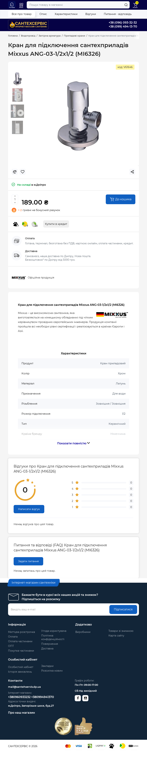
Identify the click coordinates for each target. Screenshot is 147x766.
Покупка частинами (21, 650)
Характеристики (66, 14)
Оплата (13, 636)
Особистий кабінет (20, 667)
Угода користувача (53, 631)
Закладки (47, 666)
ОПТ (11, 646)
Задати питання (28, 561)
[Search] (126, 5)
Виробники (83, 632)
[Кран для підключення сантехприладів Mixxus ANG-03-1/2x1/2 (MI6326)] (79, 116)
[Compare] (15, 172)
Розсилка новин (52, 670)
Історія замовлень (20, 671)
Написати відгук (29, 509)
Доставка (47, 648)
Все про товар (22, 14)
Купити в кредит (56, 224)
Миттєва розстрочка (21, 632)
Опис (43, 14)
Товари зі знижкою (120, 631)
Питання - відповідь (118, 14)
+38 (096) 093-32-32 (123, 22)
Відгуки (90, 14)
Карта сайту (116, 635)
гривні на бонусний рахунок (39, 210)
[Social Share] (132, 172)
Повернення (49, 643)
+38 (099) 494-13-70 (123, 26)
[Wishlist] (23, 172)
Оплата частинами (20, 641)
